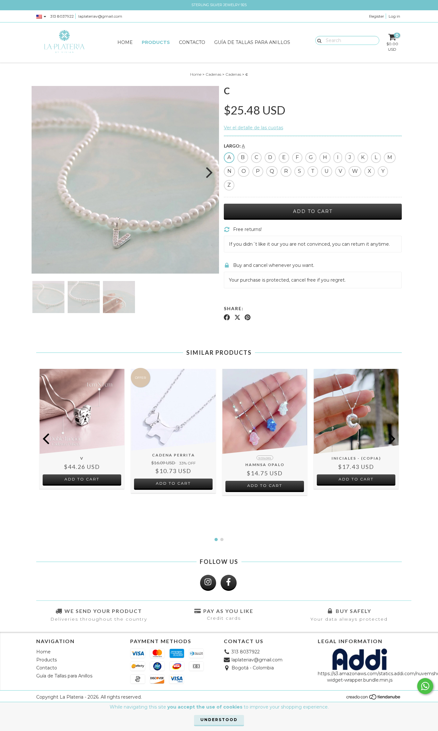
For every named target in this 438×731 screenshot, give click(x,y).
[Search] (318, 40)
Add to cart (81, 479)
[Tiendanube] (374, 698)
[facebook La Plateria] (229, 583)
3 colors (264, 458)
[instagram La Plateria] (208, 583)
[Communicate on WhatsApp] (425, 686)
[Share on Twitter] (237, 317)
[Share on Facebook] (227, 317)
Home (125, 42)
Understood (219, 719)
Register (376, 16)
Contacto (192, 42)
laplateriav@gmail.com (100, 16)
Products (156, 42)
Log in (394, 16)
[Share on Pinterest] (247, 317)
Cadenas (213, 74)
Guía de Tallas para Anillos (252, 42)
